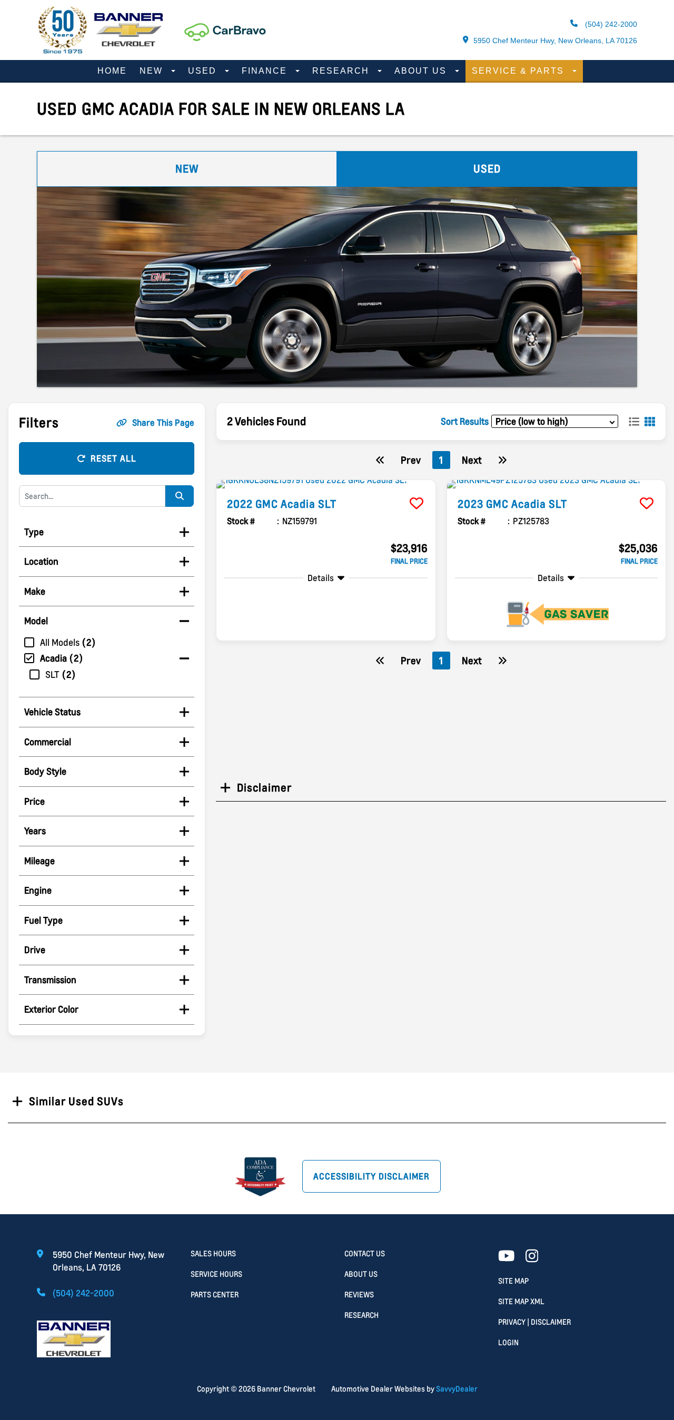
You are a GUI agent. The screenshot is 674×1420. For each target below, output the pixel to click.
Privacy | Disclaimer (534, 1322)
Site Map (513, 1281)
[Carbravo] (225, 32)
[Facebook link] (532, 1256)
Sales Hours (213, 1253)
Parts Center (215, 1294)
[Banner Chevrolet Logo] (100, 50)
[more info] (325, 484)
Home (112, 70)
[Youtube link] (506, 1256)
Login (508, 1342)
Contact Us (364, 1253)
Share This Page (163, 422)
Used (204, 70)
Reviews (359, 1294)
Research (342, 70)
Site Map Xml (521, 1301)
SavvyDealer (457, 1389)
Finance (266, 70)
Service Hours (216, 1274)
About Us (422, 70)
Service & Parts (519, 70)
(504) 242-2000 (610, 24)
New (153, 70)
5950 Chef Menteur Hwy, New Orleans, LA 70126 (555, 40)
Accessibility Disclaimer (371, 1176)
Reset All (113, 458)
